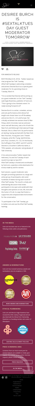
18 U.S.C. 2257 (17, 395)
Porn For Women (17, 385)
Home (6, 42)
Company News (14, 42)
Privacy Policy (17, 391)
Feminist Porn (17, 384)
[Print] (8, 69)
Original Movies (17, 382)
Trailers (17, 387)
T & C (17, 393)
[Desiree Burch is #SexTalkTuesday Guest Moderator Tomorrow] (17, 56)
